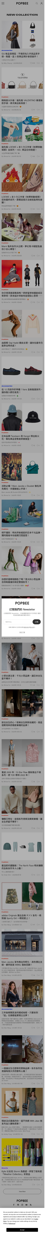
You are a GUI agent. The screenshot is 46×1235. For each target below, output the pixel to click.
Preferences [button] (11, 1223)
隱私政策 (32, 627)
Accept (22, 1230)
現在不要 (22, 632)
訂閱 (36, 622)
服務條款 (26, 627)
